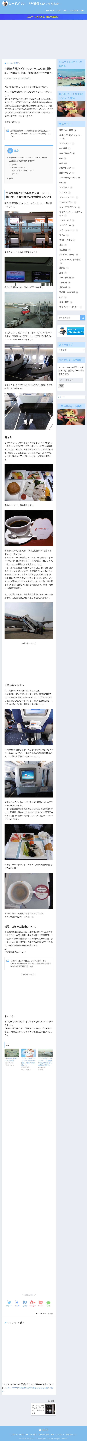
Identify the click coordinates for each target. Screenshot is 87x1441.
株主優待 (64, 250)
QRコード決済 (67, 240)
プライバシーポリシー (70, 307)
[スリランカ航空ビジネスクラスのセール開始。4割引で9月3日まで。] (28, 1053)
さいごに (15, 174)
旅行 (62, 273)
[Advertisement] (43, 39)
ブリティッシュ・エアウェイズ (70, 213)
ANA (63, 163)
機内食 (14, 164)
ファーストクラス (68, 197)
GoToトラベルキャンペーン (70, 137)
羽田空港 (64, 283)
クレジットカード (68, 255)
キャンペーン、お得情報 (70, 261)
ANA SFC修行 (67, 153)
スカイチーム (66, 225)
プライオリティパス (69, 178)
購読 (61, 386)
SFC (65, 10)
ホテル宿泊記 (66, 278)
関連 (11, 178)
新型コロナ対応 (67, 130)
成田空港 (64, 287)
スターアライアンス (69, 207)
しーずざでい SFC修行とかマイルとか (34, 3)
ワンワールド (66, 220)
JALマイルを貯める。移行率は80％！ (43, 17)
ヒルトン (64, 192)
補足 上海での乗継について (23, 171)
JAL (62, 158)
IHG (82, 10)
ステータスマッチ (68, 230)
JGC (59, 10)
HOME (45, 1430)
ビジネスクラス (67, 202)
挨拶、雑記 (65, 302)
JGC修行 (64, 148)
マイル (63, 235)
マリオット (74, 10)
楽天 (62, 245)
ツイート (61, 397)
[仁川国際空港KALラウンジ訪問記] (12, 1053)
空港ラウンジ (66, 173)
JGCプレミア (66, 168)
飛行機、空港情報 (68, 292)
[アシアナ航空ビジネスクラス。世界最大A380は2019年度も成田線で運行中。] (45, 1053)
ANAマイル (50, 10)
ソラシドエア (66, 143)
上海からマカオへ (18, 167)
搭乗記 (50, 1313)
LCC (62, 297)
